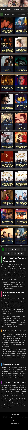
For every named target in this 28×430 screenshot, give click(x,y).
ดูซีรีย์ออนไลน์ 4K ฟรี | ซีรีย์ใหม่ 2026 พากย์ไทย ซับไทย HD (15, 417)
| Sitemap (15, 420)
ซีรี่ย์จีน (23, 9)
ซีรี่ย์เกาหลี (16, 9)
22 (18, 253)
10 (8, 253)
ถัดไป (22, 253)
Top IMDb (13, 14)
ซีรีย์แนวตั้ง (9, 9)
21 (15, 253)
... (11, 253)
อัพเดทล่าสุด (6, 14)
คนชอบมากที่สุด (21, 14)
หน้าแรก (3, 9)
